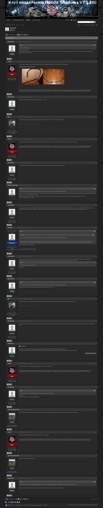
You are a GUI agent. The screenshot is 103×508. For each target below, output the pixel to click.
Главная (8, 20)
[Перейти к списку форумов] (51, 9)
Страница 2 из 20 (12, 34)
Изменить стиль (11, 505)
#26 (95, 162)
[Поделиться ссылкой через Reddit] (11, 502)
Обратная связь (36, 20)
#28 (95, 205)
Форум (28, 20)
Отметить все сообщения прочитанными (33, 505)
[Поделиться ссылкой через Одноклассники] (19, 502)
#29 (95, 227)
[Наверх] (51, 505)
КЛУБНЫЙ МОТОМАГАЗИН (18, 20)
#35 (95, 363)
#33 (95, 321)
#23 (95, 96)
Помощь (45, 505)
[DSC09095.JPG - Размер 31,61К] (32, 76)
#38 (95, 432)
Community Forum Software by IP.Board (77, 504)
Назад (7, 34)
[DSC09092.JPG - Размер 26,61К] (53, 76)
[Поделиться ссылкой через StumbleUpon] (13, 502)
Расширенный (97, 22)
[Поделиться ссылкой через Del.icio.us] (10, 502)
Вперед (25, 34)
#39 (95, 455)
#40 (95, 478)
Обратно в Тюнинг (94, 498)
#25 (95, 139)
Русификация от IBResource (91, 504)
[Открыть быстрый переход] (97, 25)
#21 (95, 41)
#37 (95, 409)
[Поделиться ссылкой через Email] (15, 502)
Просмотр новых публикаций (89, 25)
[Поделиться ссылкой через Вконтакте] (17, 502)
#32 (95, 298)
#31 (95, 278)
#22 (95, 61)
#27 (95, 185)
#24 (95, 116)
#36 (95, 387)
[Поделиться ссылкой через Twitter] (5, 502)
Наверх (9, 58)
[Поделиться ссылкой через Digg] (8, 502)
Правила (79, 25)
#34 (95, 343)
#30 (95, 256)
